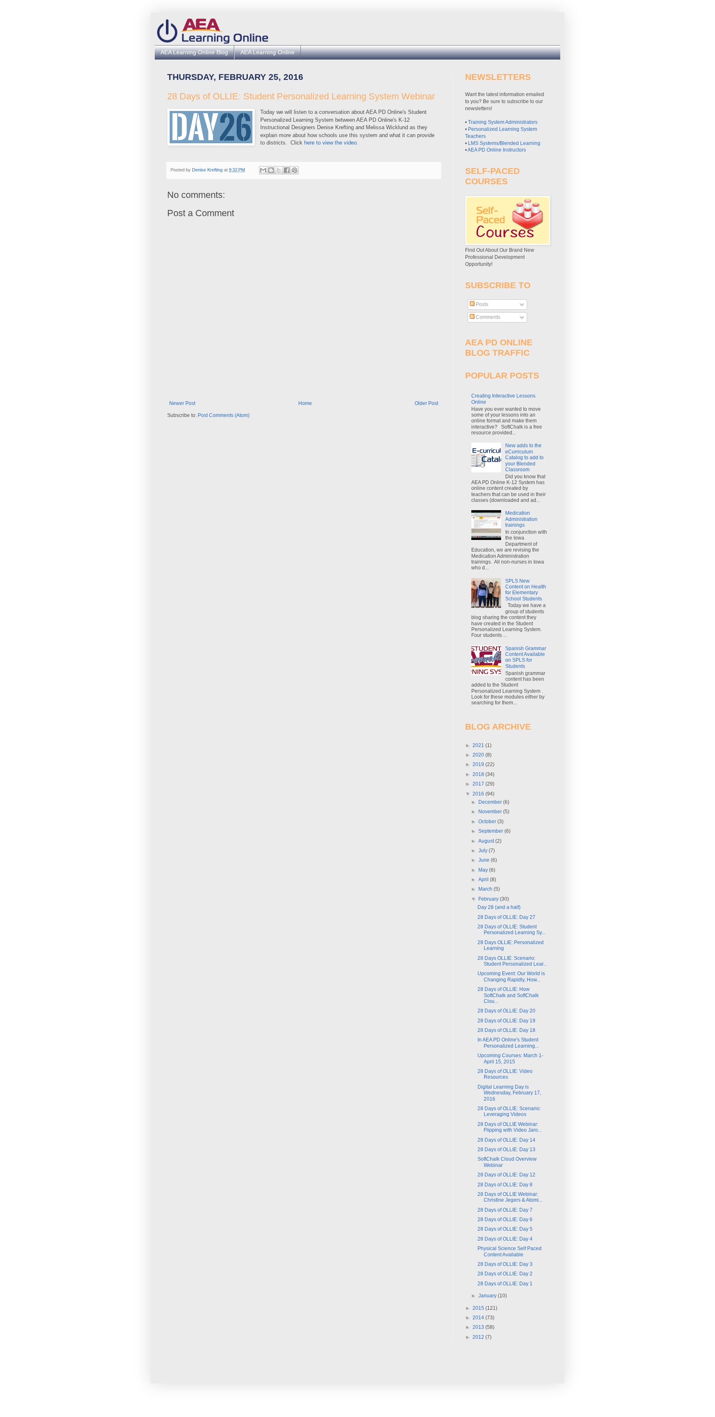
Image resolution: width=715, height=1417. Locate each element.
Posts (481, 304)
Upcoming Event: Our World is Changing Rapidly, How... (511, 976)
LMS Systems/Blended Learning (504, 143)
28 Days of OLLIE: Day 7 (505, 1210)
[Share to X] (279, 170)
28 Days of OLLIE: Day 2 (505, 1274)
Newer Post (182, 403)
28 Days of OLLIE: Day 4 (505, 1239)
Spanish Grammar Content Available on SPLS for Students (525, 657)
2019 (479, 764)
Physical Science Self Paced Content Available (509, 1251)
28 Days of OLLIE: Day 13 (506, 1149)
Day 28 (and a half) (499, 907)
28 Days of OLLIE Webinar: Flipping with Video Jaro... (509, 1127)
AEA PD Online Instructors (497, 150)
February (489, 899)
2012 (479, 1337)
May (483, 870)
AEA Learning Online (267, 52)
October (487, 821)
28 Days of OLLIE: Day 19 (506, 1021)
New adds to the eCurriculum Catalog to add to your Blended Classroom (524, 457)
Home (305, 403)
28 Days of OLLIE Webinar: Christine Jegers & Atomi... (509, 1197)
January (488, 1296)
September (491, 831)
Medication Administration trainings (521, 519)
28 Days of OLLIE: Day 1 (505, 1284)
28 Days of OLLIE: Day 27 (506, 917)
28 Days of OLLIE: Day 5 (505, 1229)
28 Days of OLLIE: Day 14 (506, 1140)
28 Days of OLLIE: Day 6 (505, 1219)
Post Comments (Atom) (224, 415)
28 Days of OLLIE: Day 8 (505, 1185)
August (486, 841)
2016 (479, 794)
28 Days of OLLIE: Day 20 (506, 1011)
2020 (479, 755)
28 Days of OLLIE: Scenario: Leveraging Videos (509, 1111)
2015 (479, 1308)
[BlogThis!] (271, 170)
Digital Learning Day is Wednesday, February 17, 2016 (509, 1093)
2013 (479, 1327)
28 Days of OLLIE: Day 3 (505, 1264)
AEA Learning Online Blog (194, 52)
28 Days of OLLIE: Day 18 (506, 1030)
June (484, 860)
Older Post (426, 403)
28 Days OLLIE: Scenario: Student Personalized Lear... (512, 961)
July (483, 850)
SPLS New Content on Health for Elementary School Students (525, 590)
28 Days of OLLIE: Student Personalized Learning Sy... (511, 929)
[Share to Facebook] (287, 170)
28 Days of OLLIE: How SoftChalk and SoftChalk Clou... (508, 995)
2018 (479, 774)
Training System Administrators (502, 122)
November (490, 812)
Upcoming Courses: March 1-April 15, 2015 (510, 1058)
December (490, 802)
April (484, 879)
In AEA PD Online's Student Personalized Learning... (508, 1042)
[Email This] (263, 170)
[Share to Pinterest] (294, 170)
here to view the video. (331, 143)
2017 (479, 784)
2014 (479, 1318)
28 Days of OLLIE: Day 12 (506, 1175)
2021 (479, 745)
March (486, 889)
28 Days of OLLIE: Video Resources (505, 1074)
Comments (487, 317)
